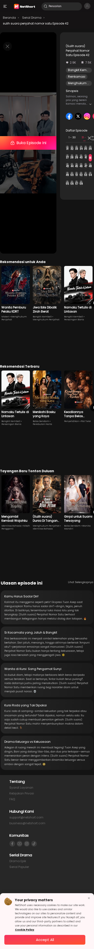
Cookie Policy (24, 930)
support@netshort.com (26, 817)
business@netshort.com (27, 823)
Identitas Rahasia (11, 525)
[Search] (45, 6)
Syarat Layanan (21, 787)
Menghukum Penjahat (46, 319)
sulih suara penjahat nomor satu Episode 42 (35, 23)
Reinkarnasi (76, 76)
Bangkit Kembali (80, 70)
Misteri (5, 316)
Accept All (45, 939)
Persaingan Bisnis (74, 319)
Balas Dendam (41, 421)
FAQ (12, 799)
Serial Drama (31, 18)
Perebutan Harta (42, 424)
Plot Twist (86, 421)
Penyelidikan (71, 421)
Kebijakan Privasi (21, 793)
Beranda (9, 18)
